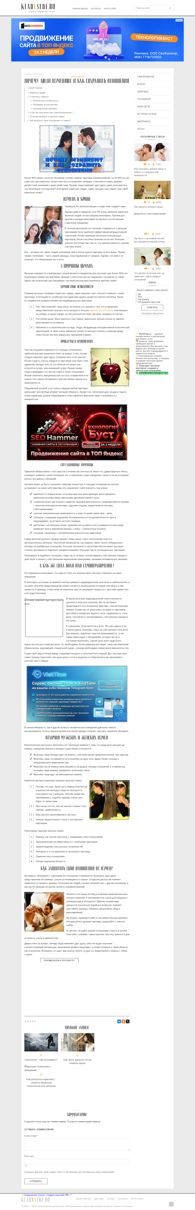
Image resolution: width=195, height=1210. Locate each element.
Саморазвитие (80, 8)
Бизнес (141, 84)
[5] (35, 1021)
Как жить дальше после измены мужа (77, 1061)
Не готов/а (143, 299)
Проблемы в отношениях (45, 104)
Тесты (140, 129)
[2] (28, 1021)
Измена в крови (37, 92)
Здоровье (142, 91)
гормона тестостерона (101, 310)
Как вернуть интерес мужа (148, 207)
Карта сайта (110, 8)
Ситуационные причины (45, 108)
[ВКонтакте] (119, 1021)
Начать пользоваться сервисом (153, 373)
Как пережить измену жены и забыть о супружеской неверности (150, 172)
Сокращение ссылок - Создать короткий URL (46, 1195)
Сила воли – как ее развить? (41, 1059)
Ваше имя (29, 1156)
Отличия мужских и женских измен (47, 116)
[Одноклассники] (123, 1021)
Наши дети (143, 106)
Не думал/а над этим (149, 302)
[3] (30, 1021)
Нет (140, 296)
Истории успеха (146, 114)
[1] (25, 1021)
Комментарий (31, 1136)
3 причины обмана (39, 96)
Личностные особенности (45, 100)
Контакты (96, 8)
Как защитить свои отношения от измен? (50, 120)
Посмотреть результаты (152, 313)
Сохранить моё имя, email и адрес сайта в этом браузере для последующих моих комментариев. (69, 1172)
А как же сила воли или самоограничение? (51, 112)
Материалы (144, 121)
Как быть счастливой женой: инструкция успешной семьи (149, 240)
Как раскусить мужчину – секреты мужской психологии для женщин (41, 1082)
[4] (33, 1021)
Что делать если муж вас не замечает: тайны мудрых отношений (149, 276)
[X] (127, 1021)
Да (139, 294)
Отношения (144, 99)
